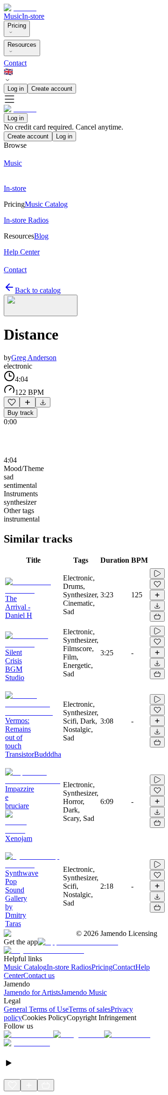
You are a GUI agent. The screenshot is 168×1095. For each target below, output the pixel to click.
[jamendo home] (20, 8)
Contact (15, 63)
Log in (15, 88)
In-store (33, 16)
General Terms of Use (36, 1009)
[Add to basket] (157, 616)
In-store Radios (69, 967)
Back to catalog (38, 290)
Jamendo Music (84, 992)
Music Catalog (25, 967)
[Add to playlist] (27, 402)
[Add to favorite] (12, 402)
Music (13, 16)
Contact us (39, 975)
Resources (21, 44)
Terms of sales (90, 1009)
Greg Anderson (33, 358)
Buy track (20, 412)
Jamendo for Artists (32, 992)
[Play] (40, 305)
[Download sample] (42, 402)
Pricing (16, 25)
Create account (51, 88)
